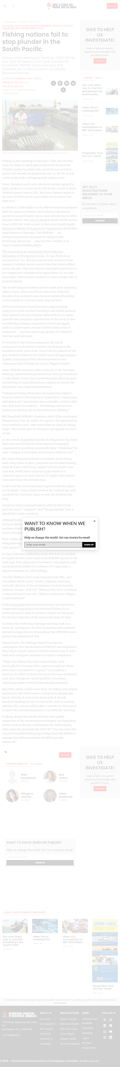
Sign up (89, 544)
